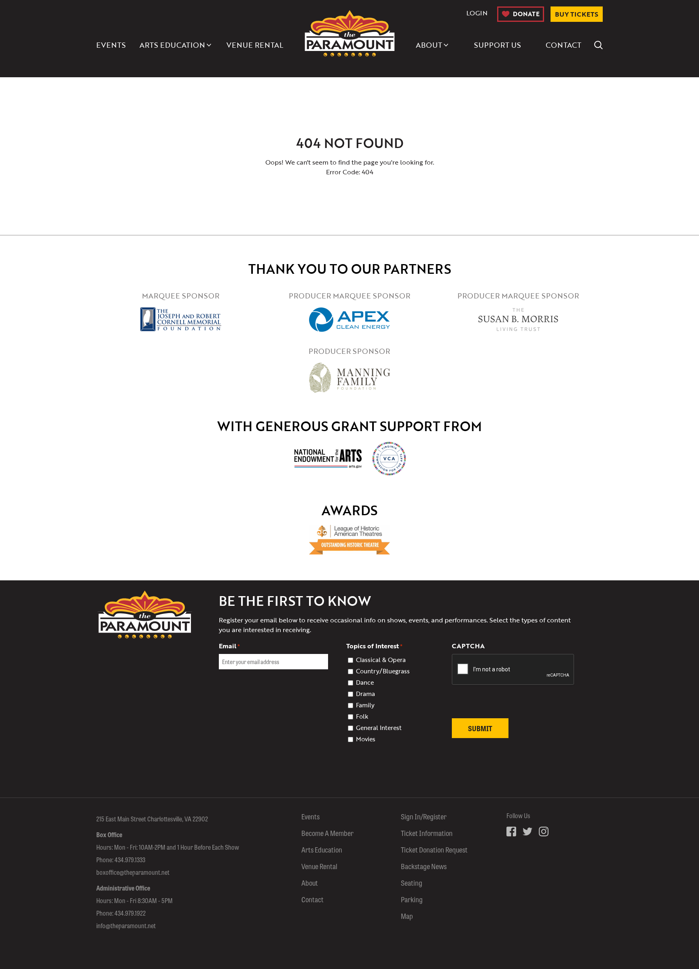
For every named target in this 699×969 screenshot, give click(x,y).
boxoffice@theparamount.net (132, 872)
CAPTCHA (468, 646)
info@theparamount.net (126, 925)
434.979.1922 (130, 913)
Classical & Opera (381, 659)
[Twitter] (527, 831)
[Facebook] (511, 831)
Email (229, 646)
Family (365, 704)
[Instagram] (544, 831)
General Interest (379, 727)
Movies (365, 738)
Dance (365, 682)
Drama (365, 693)
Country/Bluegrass (383, 670)
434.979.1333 (129, 859)
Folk (362, 716)
